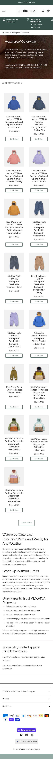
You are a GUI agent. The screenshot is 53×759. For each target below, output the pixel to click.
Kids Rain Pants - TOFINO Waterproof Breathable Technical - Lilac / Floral (14, 340)
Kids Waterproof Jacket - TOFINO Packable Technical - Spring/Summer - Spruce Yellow (14, 227)
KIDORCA (22, 749)
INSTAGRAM (10, 22)
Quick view (14, 139)
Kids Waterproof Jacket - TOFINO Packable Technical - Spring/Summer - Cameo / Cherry (14, 176)
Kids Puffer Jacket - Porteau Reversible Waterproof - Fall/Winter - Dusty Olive (14, 444)
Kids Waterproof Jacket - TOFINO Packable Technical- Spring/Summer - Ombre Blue (39, 123)
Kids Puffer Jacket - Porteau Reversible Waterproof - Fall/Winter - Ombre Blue (39, 392)
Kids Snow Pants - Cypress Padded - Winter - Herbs (14, 390)
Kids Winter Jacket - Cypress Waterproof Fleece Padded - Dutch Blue (39, 338)
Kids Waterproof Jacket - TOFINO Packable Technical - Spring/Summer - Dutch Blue (14, 122)
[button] (3, 11)
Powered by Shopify (33, 749)
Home (7, 33)
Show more (26, 523)
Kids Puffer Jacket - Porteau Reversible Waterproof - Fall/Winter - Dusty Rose (14, 496)
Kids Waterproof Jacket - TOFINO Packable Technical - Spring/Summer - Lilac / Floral (39, 176)
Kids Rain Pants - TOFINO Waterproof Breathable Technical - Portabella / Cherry (39, 284)
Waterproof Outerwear (20, 33)
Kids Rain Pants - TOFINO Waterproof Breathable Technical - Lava (13, 281)
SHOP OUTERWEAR (11, 83)
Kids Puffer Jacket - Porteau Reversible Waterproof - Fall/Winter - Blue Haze (39, 444)
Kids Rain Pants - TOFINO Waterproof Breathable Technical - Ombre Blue (39, 229)
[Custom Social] (32, 735)
